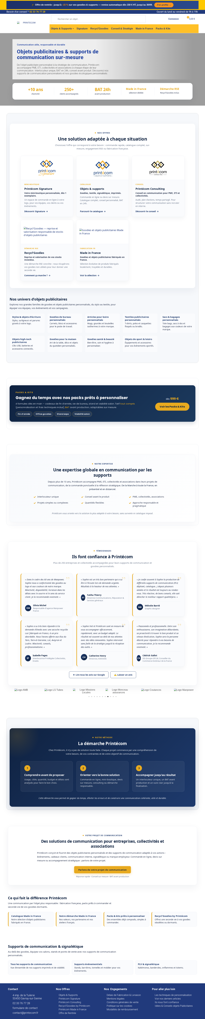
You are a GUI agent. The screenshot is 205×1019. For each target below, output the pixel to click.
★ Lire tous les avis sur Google (89, 674)
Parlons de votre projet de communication (102, 869)
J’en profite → (164, 5)
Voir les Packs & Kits (172, 406)
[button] (91, 696)
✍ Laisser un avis (123, 674)
